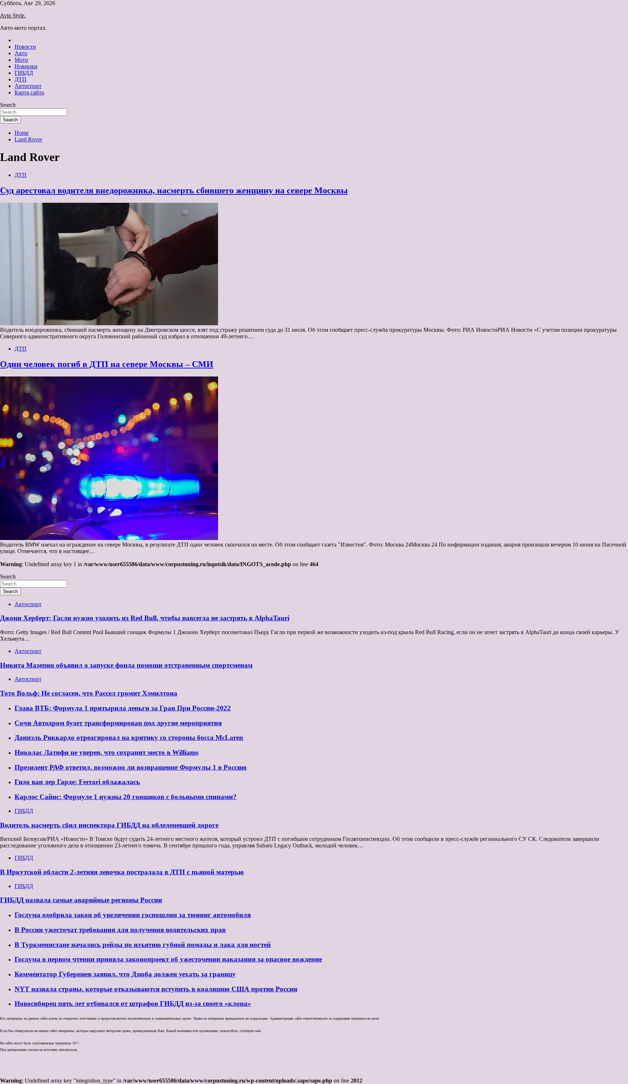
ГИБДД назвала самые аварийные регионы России (81, 900)
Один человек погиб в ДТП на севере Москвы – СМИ (106, 364)
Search (8, 105)
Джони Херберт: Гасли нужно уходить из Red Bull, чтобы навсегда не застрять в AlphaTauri (144, 618)
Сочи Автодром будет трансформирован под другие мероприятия (118, 723)
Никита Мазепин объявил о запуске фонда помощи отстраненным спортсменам (126, 665)
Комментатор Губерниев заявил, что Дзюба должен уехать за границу (125, 974)
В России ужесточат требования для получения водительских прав (120, 930)
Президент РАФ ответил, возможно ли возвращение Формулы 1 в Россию (131, 767)
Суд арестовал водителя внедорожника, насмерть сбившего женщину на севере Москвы (174, 190)
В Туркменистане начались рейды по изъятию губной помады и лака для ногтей (143, 944)
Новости (25, 47)
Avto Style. (13, 15)
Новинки (26, 66)
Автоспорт (28, 86)
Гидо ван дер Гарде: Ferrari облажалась (77, 782)
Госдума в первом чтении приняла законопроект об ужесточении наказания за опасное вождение (168, 959)
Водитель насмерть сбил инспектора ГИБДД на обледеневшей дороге (109, 825)
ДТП (21, 79)
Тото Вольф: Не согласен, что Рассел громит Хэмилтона (88, 693)
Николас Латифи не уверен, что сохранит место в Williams (106, 752)
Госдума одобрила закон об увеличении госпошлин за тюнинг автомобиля (133, 915)
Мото (21, 60)
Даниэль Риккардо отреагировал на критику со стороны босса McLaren (129, 737)
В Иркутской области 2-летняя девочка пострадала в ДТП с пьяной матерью (122, 872)
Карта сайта (29, 92)
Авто (21, 53)
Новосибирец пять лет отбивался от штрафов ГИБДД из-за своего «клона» (133, 1003)
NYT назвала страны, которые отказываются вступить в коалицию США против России (156, 989)
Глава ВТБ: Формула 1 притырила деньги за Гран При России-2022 (123, 708)
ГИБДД (24, 73)
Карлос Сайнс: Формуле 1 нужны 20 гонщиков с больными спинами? (126, 797)
